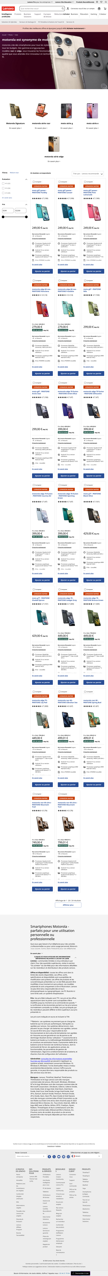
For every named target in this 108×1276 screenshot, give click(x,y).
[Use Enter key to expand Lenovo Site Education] (73, 2)
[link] (106, 2)
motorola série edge (54, 156)
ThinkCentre (86, 1205)
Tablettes (46, 1192)
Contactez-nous (72, 1176)
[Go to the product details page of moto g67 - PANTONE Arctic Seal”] (42, 411)
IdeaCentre (86, 1209)
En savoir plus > (15, 128)
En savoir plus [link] (37, 264)
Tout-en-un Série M (86, 1201)
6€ (33, 236)
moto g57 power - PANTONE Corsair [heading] (65, 191)
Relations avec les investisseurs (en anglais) (20, 1187)
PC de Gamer (47, 1188)
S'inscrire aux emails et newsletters (60, 1196)
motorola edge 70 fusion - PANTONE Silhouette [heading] (93, 392)
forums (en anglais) (59, 1203)
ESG (17, 1202)
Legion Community (60, 1189)
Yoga (84, 1188)
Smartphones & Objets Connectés (87, 1194)
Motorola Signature (15, 123)
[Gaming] (97, 14)
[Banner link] (54, 28)
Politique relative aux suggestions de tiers (35, 1267)
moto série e (93, 123)
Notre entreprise (19, 1176)
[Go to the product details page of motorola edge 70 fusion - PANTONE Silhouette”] (93, 411)
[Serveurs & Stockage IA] (36, 22)
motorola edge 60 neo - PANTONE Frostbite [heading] (67, 290)
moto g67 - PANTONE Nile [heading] (92, 290)
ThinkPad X (86, 1176)
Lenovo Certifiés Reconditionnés (47, 1209)
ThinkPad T (86, 1172)
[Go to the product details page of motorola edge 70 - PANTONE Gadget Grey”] (68, 617)
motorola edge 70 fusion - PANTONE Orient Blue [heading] (68, 392)
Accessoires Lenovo (46, 1224)
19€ (59, 854)
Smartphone (50, 1146)
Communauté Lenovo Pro (60, 1184)
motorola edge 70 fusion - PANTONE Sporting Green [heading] (68, 496)
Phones (10, 35)
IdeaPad (85, 1185)
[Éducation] (89, 14)
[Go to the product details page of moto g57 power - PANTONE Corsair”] (68, 212)
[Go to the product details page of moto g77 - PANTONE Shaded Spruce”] (42, 617)
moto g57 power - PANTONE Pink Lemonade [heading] (90, 192)
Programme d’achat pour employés (60, 1241)
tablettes (58, 1146)
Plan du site (77, 1264)
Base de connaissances (60, 1252)
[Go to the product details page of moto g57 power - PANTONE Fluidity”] (42, 212)
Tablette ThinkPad (85, 1180)
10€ (85, 545)
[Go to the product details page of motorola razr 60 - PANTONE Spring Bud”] (93, 719)
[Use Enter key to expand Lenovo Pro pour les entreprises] (52, 2)
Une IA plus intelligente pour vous (46, 1182)
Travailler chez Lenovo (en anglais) (20, 1213)
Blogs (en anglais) (59, 1214)
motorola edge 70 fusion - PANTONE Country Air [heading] (42, 495)
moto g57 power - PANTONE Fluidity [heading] (39, 191)
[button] (97, 2)
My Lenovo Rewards (59, 1209)
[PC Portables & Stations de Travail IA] (64, 22)
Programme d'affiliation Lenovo (60, 1233)
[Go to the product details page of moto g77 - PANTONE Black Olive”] (93, 515)
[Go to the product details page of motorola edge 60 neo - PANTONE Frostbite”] (68, 308)
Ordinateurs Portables (46, 1176)
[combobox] (40, 8)
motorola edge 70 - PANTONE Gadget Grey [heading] (67, 599)
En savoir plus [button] (7, 198)
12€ (59, 749)
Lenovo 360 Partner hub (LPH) (33, 1179)
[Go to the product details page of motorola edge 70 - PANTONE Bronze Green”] (93, 617)
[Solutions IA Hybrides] (17, 22)
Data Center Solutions (46, 1218)
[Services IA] (75, 22)
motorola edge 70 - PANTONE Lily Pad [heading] (40, 701)
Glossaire (59, 1247)
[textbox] (86, 1156)
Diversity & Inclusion (19, 1220)
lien (30, 1144)
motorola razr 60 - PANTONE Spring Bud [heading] (92, 701)
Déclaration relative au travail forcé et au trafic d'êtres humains (66, 1267)
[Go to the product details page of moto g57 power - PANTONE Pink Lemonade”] (93, 212)
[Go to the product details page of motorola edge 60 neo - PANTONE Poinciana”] (42, 308)
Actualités (19, 1180)
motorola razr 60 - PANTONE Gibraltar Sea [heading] (67, 701)
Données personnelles (32, 1264)
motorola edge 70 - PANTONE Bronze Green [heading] (93, 599)
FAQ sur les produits (72, 1190)
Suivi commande (73, 1185)
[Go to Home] (8, 8)
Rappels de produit (46, 1245)
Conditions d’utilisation (66, 1264)
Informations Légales (20, 1206)
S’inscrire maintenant (39, 238)
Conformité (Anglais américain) (20, 1196)
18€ (33, 854)
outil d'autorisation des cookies (49, 1264)
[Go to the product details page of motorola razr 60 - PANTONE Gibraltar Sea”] (68, 719)
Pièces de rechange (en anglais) (47, 1238)
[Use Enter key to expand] (95, 9)
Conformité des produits (60, 1226)
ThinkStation (87, 1216)
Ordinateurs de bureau (46, 1196)
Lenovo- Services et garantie (46, 1230)
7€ (84, 338)
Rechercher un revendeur (60, 1220)
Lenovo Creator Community (60, 1177)
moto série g (67, 123)
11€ (59, 647)
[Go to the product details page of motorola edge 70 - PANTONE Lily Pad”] (42, 719)
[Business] (78, 14)
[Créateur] (107, 14)
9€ (59, 440)
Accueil (4, 35)
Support (72, 1180)
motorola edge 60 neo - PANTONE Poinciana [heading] (41, 290)
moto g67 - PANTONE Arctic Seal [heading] (40, 392)
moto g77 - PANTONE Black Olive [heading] (92, 495)
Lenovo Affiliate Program (19, 1227)
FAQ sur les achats (72, 1196)
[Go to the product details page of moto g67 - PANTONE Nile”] (93, 308)
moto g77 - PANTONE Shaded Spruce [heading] (40, 599)
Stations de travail (46, 1202)
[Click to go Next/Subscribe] (43, 1156)
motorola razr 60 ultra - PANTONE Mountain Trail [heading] (42, 804)
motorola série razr (41, 123)
